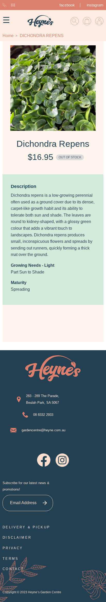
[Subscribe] (45, 503)
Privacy (13, 548)
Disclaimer (17, 537)
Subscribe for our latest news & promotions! (26, 486)
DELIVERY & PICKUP (26, 527)
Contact (13, 569)
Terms (11, 559)
